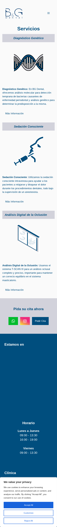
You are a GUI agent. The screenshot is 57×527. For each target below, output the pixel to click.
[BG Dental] (13, 13)
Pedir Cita (40, 321)
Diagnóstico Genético (28, 38)
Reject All (28, 521)
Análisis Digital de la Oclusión (26, 214)
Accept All (28, 505)
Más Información (14, 113)
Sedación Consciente (28, 126)
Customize (28, 513)
